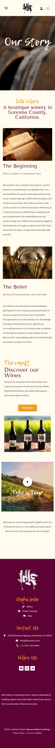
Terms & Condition (34, 733)
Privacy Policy (19, 733)
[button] (27, 408)
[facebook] (21, 668)
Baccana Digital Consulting (38, 729)
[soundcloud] (32, 668)
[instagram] (27, 668)
